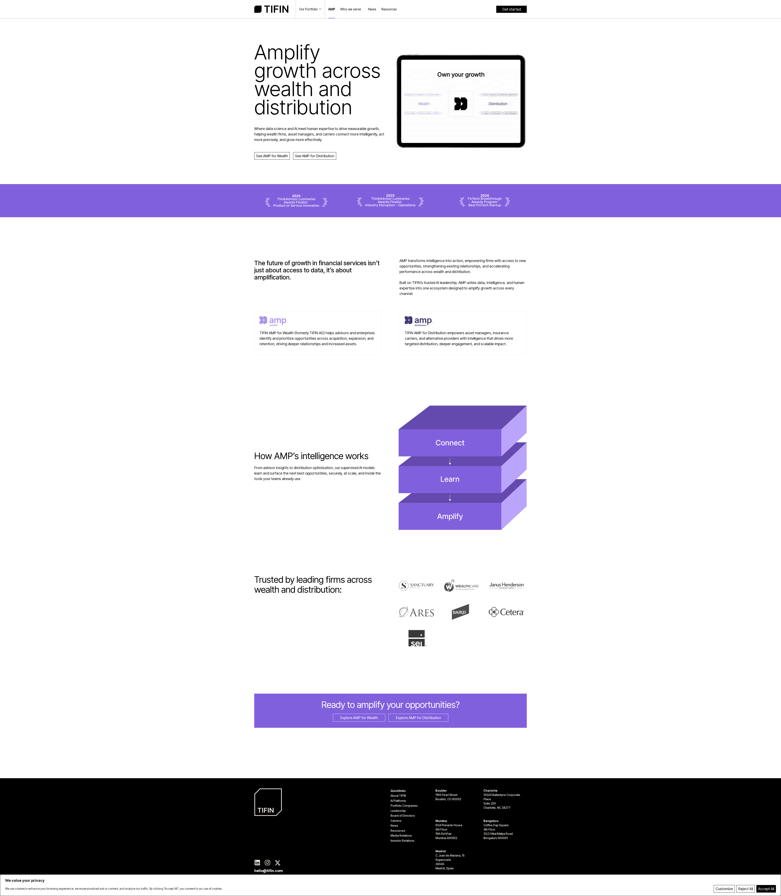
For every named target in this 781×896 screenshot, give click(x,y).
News (372, 9)
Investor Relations (402, 840)
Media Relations (401, 835)
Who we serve (350, 9)
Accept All (766, 889)
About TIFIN (398, 795)
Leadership (398, 810)
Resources (389, 9)
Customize (724, 889)
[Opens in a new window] (257, 863)
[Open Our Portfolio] (320, 9)
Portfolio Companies (404, 805)
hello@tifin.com (268, 871)
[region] (390, 885)
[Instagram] (267, 863)
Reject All (745, 889)
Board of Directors (402, 815)
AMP (331, 9)
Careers (395, 820)
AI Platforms (398, 800)
